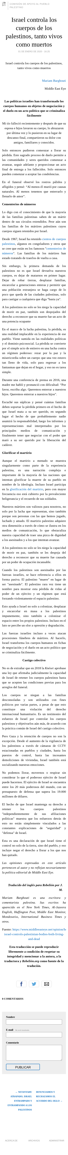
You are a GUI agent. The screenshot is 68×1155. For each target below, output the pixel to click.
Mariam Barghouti (54, 80)
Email (47, 984)
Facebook (21, 984)
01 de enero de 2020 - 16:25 (34, 51)
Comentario (12, 1042)
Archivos (34, 1140)
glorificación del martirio (26, 489)
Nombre (10, 1017)
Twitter (34, 984)
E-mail (18, 1029)
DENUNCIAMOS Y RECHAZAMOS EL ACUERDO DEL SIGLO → (49, 1096)
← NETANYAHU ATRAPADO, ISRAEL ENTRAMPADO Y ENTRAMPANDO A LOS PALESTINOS (20, 1101)
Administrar (56, 1140)
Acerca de (11, 1140)
